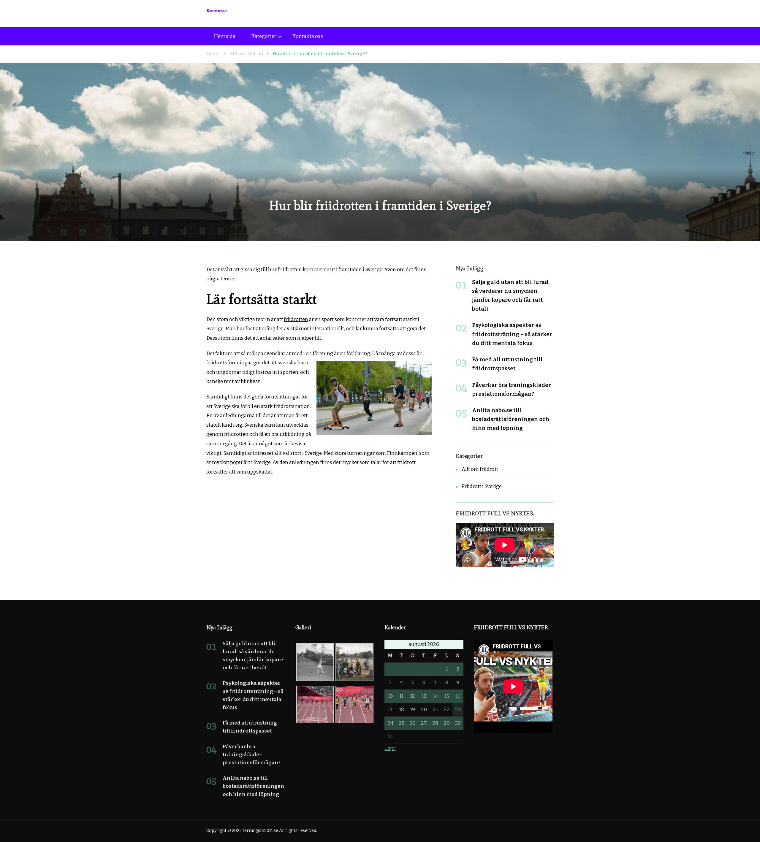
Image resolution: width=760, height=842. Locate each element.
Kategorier (263, 36)
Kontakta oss (307, 36)
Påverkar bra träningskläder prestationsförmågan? (252, 754)
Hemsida (224, 36)
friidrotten (296, 319)
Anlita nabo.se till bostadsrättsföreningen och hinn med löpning (510, 419)
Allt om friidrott (480, 469)
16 (457, 696)
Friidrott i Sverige (482, 486)
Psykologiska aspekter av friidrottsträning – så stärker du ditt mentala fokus (512, 334)
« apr (389, 748)
